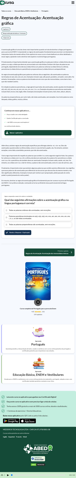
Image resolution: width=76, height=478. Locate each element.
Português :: (45, 11)
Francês (19, 437)
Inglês (5, 437)
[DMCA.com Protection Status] (38, 465)
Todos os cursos (6, 11)
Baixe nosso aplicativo (11, 416)
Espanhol (11, 437)
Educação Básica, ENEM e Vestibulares (26, 11)
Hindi (25, 437)
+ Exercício (6, 38)
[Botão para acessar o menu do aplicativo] (73, 2)
